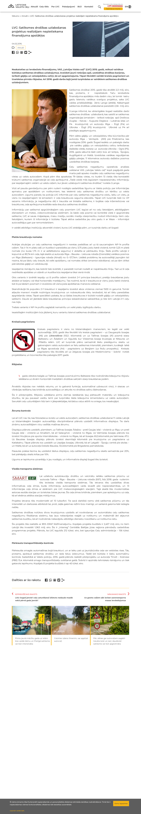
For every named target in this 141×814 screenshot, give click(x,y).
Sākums (15, 16)
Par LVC (55, 6)
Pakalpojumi (68, 6)
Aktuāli (34, 6)
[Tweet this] (25, 52)
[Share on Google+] (21, 52)
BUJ (80, 6)
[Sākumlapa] (18, 6)
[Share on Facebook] (13, 52)
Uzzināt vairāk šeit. (17, 811)
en (126, 6)
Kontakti (88, 6)
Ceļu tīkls (44, 6)
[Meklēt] (100, 6)
